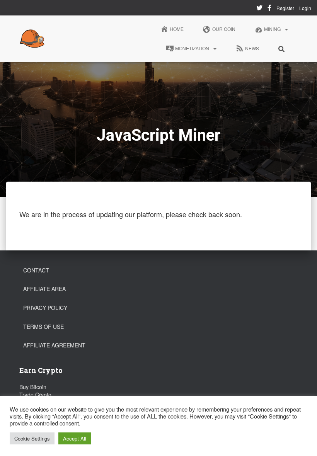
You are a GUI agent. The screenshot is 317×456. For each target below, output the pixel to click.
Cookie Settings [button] (32, 438)
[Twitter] (259, 9)
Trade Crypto (35, 394)
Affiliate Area (44, 289)
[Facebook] (269, 9)
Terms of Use (43, 326)
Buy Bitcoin (32, 387)
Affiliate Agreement (54, 345)
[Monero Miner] (32, 38)
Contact (36, 270)
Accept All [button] (74, 438)
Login (305, 8)
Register (285, 8)
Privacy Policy (45, 307)
